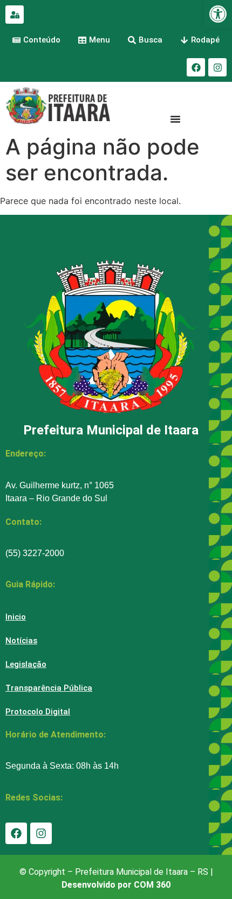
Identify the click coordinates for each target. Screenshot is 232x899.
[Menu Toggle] (175, 119)
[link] (218, 14)
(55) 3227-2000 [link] (34, 553)
